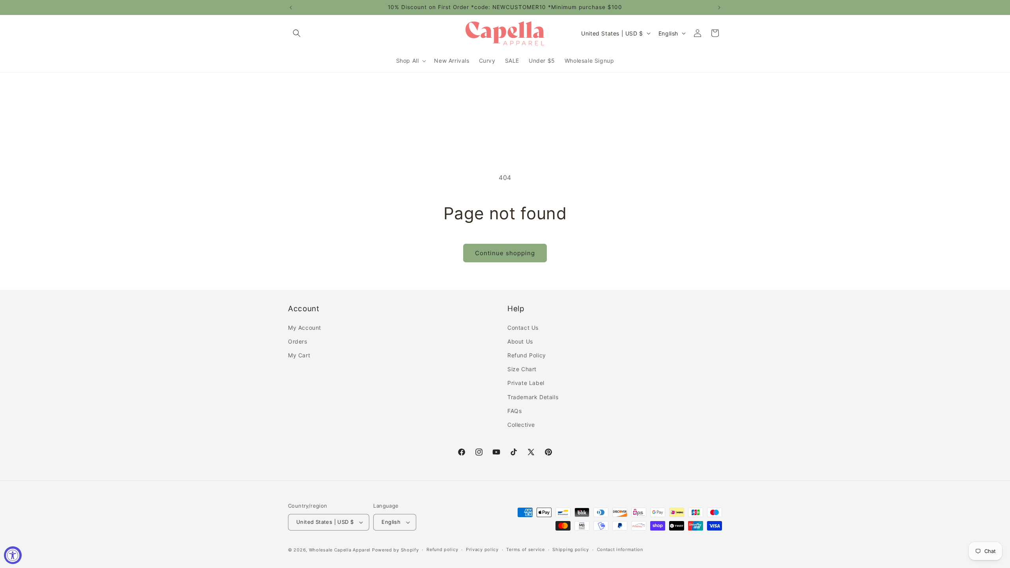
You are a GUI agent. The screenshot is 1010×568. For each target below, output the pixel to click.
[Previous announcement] (290, 7)
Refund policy (442, 549)
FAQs (514, 410)
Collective (521, 424)
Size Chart (522, 369)
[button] (296, 33)
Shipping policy (570, 549)
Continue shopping (505, 253)
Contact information (620, 549)
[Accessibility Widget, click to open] (13, 555)
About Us (520, 341)
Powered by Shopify (395, 550)
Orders (297, 341)
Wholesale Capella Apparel (340, 550)
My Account (304, 327)
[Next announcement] (719, 7)
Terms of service (525, 549)
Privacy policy (482, 549)
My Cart (299, 355)
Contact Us (523, 327)
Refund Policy (526, 355)
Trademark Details (532, 397)
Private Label (525, 382)
